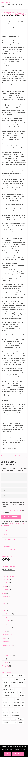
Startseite (5, 531)
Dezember (21, 682)
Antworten (5, 679)
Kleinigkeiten (21, 14)
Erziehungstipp (16, 13)
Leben (23, 702)
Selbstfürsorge (6, 715)
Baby (17, 679)
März (23, 705)
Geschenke (15, 695)
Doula (4, 610)
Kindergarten (6, 702)
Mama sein (17, 705)
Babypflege (5, 596)
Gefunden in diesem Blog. (9, 448)
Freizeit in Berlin (6, 621)
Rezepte (4, 648)
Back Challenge (6, 600)
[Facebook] (3, 559)
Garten (13, 692)
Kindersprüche (6, 627)
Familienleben (16, 685)
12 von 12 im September (7, 456)
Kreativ (4, 631)
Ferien (23, 686)
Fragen (5, 689)
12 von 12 (5, 582)
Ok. (8, 753)
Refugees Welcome (7, 645)
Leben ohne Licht (7, 634)
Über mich (5, 534)
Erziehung (11, 14)
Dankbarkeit (5, 607)
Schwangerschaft (7, 543)
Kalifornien (11, 699)
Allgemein (8, 13)
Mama (10, 705)
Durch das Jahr (6, 614)
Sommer (15, 716)
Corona (4, 603)
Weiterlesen (18, 753)
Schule (17, 709)
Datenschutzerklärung (15, 510)
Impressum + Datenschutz (9, 550)
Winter (14, 722)
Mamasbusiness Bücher (8, 539)
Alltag (12, 13)
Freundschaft (18, 689)
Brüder (5, 682)
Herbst (22, 696)
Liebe (4, 705)
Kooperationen (6, 546)
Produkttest (5, 641)
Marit (18, 12)
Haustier (4, 624)
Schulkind (5, 652)
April (12, 679)
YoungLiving (5, 666)
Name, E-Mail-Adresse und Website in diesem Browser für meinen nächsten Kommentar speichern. (13, 504)
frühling (6, 692)
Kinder (18, 699)
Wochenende (21, 722)
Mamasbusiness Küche (8, 536)
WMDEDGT (5, 662)
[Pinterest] (8, 559)
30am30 (4, 586)
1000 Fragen (5, 579)
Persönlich (22, 13)
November (5, 709)
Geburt (20, 692)
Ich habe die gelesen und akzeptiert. (13, 511)
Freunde (11, 689)
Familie (6, 686)
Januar (4, 699)
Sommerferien (6, 719)
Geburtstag (6, 696)
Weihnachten (6, 722)
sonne (14, 719)
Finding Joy (15, 14)
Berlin (23, 679)
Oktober (11, 709)
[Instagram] (6, 559)
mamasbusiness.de (5, 2)
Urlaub (4, 659)
